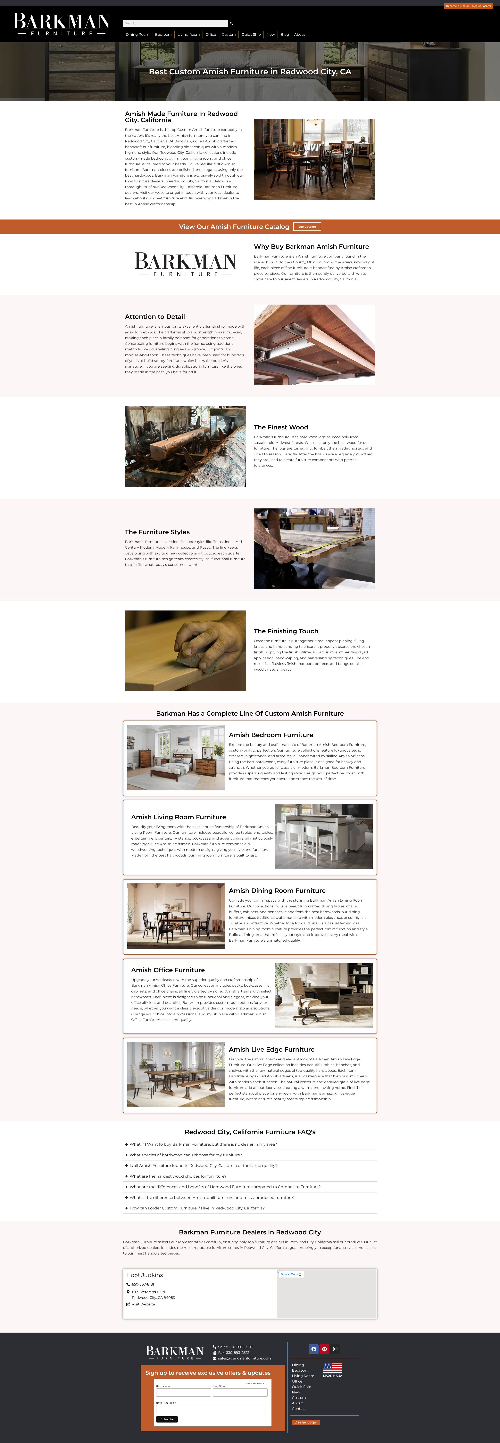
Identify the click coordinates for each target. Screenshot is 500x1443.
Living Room (189, 34)
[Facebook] (314, 1349)
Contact (299, 1409)
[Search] (231, 23)
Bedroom (163, 34)
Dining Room (137, 34)
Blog (285, 34)
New (271, 34)
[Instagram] (335, 1349)
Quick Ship (251, 34)
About (299, 34)
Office (211, 34)
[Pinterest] (324, 1349)
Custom (229, 34)
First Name (163, 1386)
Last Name (219, 1386)
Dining (298, 1365)
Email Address (166, 1402)
